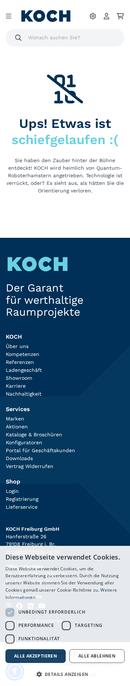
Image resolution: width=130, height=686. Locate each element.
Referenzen (20, 362)
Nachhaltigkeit (24, 394)
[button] (65, 674)
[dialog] (65, 616)
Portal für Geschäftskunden (40, 450)
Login (12, 491)
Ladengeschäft (24, 370)
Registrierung (22, 499)
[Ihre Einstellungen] (93, 16)
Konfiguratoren (24, 442)
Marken (15, 419)
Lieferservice (22, 507)
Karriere (16, 386)
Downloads (19, 458)
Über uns (17, 346)
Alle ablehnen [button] (97, 656)
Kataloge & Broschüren (34, 434)
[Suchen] (18, 38)
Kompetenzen (22, 354)
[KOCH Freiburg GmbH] (46, 16)
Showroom (19, 378)
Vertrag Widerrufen (29, 466)
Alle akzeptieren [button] (35, 656)
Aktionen (17, 426)
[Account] (106, 16)
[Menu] (8, 16)
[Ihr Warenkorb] (120, 16)
